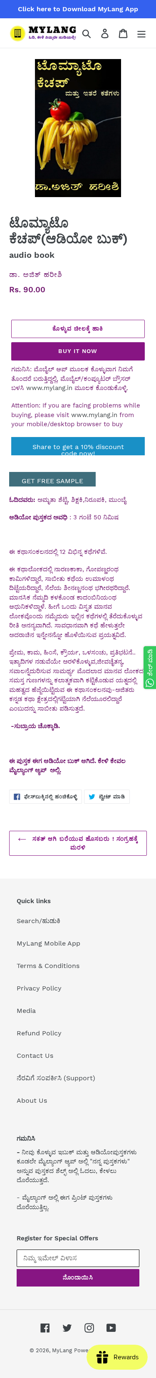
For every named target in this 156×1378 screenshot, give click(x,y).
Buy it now (77, 351)
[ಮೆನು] (141, 33)
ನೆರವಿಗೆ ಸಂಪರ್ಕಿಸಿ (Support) (56, 1078)
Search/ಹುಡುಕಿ (38, 921)
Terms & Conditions (48, 966)
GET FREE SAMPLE (52, 481)
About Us (32, 1100)
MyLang (62, 1350)
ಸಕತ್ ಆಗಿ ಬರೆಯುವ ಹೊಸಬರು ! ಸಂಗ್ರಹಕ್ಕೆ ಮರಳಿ (84, 843)
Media (26, 1011)
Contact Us (35, 1055)
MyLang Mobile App (48, 943)
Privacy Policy (39, 988)
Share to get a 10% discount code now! (78, 449)
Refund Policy (39, 1033)
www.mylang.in (49, 388)
